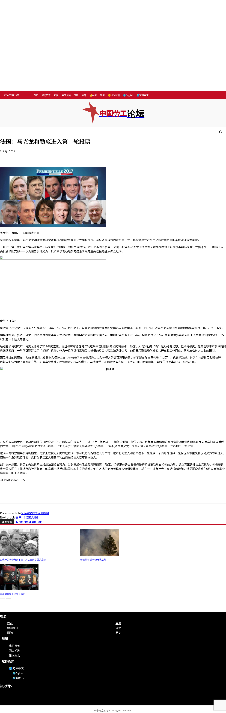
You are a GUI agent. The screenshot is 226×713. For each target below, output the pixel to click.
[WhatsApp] (31, 156)
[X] (218, 95)
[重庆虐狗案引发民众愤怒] (19, 589)
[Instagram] (204, 95)
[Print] (44, 156)
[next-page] (8, 600)
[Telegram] (211, 95)
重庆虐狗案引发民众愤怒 (12, 594)
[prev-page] (2, 600)
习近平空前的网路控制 (35, 513)
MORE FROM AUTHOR (29, 522)
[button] (220, 132)
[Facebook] (197, 95)
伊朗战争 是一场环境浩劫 (93, 559)
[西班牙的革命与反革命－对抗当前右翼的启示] (19, 555)
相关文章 (7, 522)
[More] (69, 157)
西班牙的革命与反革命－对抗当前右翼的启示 (23, 559)
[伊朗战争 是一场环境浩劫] (99, 555)
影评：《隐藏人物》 (28, 517)
